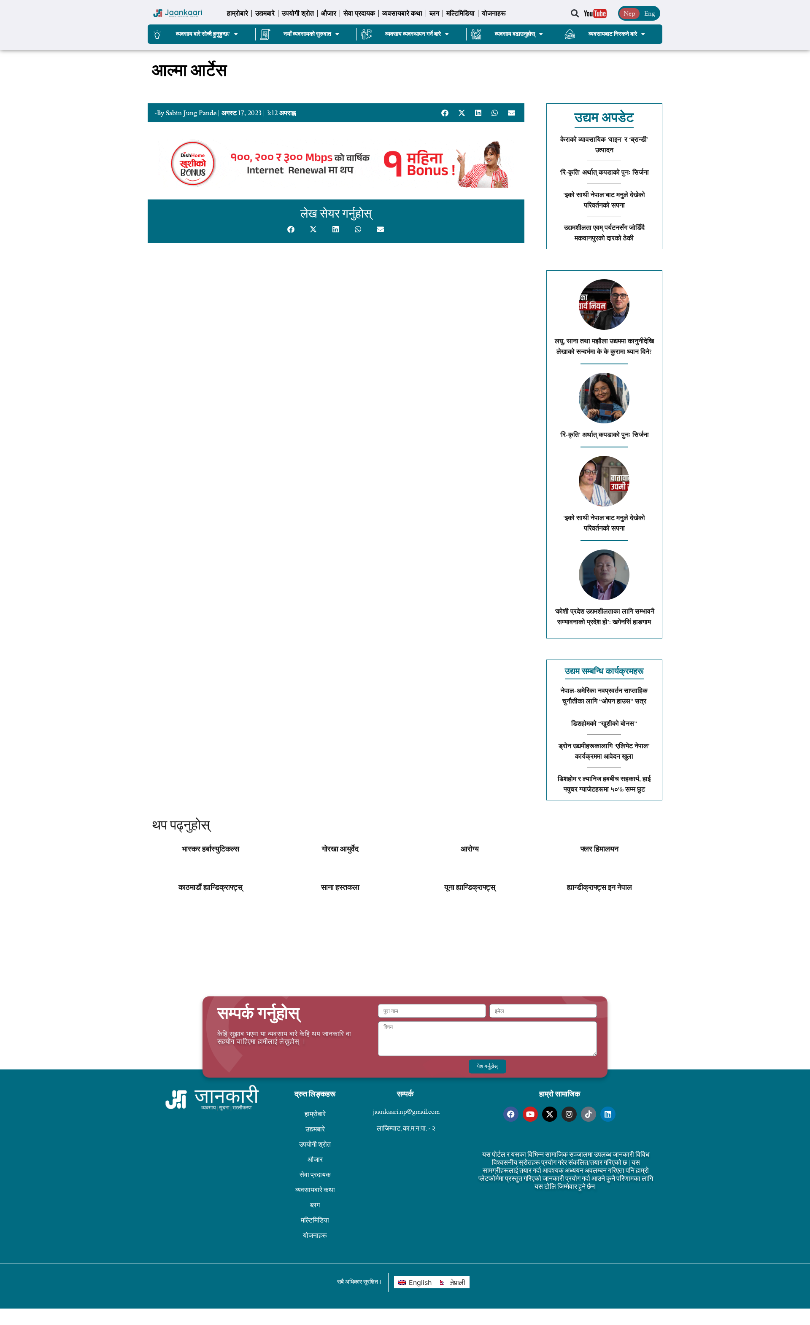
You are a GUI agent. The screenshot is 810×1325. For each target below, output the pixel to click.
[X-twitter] (549, 1114)
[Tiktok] (588, 1114)
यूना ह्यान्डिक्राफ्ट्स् (469, 887)
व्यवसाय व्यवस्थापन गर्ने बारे (413, 34)
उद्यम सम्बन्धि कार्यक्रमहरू (604, 671)
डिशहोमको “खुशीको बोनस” (604, 723)
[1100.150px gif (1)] (336, 185)
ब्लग (434, 13)
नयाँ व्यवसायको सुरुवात (307, 34)
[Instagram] (569, 1114)
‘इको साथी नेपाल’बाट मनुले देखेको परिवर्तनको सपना (604, 200)
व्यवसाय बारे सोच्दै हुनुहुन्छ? (203, 34)
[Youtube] (530, 1114)
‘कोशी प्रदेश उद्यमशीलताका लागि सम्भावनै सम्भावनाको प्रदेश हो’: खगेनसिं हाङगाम (604, 617)
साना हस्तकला (340, 887)
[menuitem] (414, 1282)
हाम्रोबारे (237, 13)
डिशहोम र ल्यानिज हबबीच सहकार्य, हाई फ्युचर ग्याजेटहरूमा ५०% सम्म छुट (604, 784)
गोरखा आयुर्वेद (340, 849)
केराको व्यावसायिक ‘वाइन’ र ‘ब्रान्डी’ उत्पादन (604, 145)
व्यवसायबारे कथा (402, 13)
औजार (328, 13)
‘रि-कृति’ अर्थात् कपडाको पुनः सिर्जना (604, 172)
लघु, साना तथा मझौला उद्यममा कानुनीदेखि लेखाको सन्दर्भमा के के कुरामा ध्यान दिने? (604, 346)
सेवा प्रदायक (359, 13)
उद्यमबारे (265, 13)
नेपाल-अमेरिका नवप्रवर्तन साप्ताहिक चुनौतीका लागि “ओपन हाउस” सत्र (604, 696)
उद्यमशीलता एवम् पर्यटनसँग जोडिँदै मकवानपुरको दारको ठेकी (604, 233)
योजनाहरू (494, 13)
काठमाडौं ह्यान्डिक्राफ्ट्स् (210, 887)
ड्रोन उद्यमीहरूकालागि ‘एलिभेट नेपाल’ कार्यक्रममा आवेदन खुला (604, 751)
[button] (574, 13)
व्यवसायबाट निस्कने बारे (613, 34)
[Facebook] (510, 1114)
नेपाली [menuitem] (457, 1282)
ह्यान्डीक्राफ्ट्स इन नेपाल (599, 887)
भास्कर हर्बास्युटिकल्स (210, 849)
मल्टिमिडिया (460, 13)
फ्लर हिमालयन (599, 849)
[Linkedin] (608, 1114)
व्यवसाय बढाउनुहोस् (515, 34)
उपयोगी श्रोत (298, 13)
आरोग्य (470, 849)
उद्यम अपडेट (604, 117)
